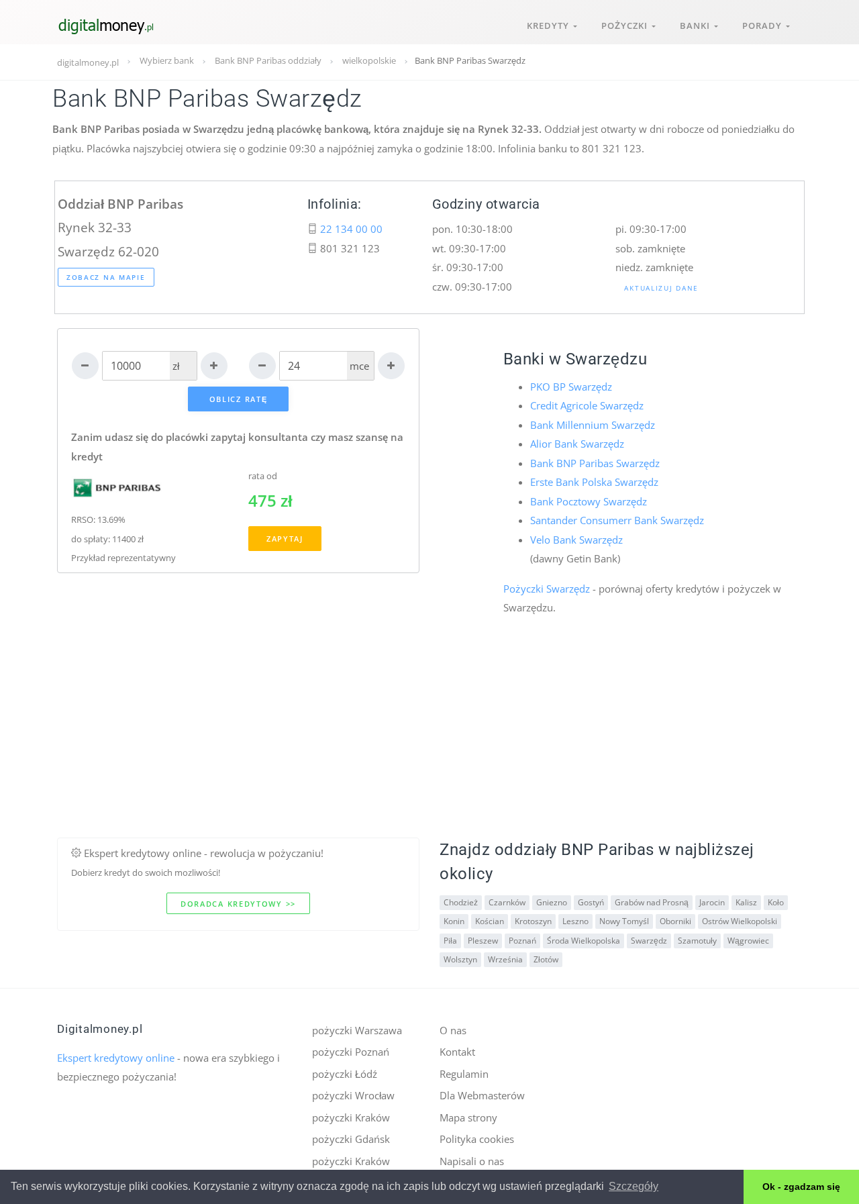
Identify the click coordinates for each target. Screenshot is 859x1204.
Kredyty (550, 25)
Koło (776, 902)
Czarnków (507, 902)
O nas (453, 1030)
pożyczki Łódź (344, 1074)
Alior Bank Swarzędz (577, 443)
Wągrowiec (748, 940)
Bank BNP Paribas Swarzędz (595, 463)
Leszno (575, 921)
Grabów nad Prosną (652, 902)
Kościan (489, 921)
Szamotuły (697, 940)
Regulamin (464, 1074)
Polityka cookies (477, 1139)
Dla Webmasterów (482, 1095)
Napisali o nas (472, 1161)
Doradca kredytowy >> (238, 904)
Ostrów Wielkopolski (739, 921)
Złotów (546, 959)
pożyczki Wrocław (353, 1095)
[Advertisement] (429, 744)
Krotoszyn (533, 921)
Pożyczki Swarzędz (546, 588)
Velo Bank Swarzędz (576, 539)
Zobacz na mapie (106, 277)
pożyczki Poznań (350, 1051)
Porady (764, 25)
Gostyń (591, 902)
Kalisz (746, 902)
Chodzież (461, 902)
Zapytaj (284, 539)
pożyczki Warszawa (357, 1030)
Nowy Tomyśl (624, 921)
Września (505, 959)
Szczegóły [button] (633, 1186)
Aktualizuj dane (661, 288)
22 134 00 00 (351, 229)
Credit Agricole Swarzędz (587, 405)
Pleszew (483, 940)
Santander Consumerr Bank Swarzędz (617, 520)
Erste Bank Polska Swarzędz (594, 482)
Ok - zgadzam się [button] (801, 1186)
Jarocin (712, 902)
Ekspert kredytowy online (115, 1057)
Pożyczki (626, 25)
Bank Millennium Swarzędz (592, 425)
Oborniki (675, 921)
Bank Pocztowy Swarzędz (588, 501)
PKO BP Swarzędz (571, 386)
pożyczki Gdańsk (351, 1139)
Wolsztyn (460, 959)
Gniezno (551, 902)
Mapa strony (468, 1117)
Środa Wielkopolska (583, 940)
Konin (454, 921)
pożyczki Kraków (351, 1117)
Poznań (522, 940)
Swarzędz (649, 940)
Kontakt (457, 1051)
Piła (450, 940)
